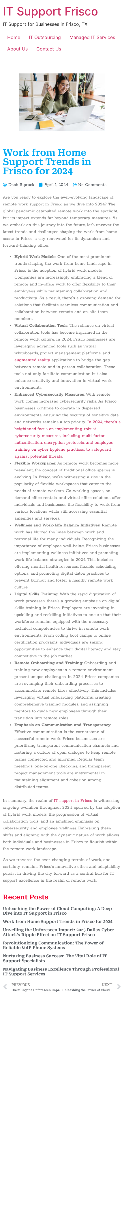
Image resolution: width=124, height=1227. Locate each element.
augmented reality (32, 360)
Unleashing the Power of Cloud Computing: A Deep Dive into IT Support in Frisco (57, 911)
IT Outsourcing (45, 37)
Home (13, 37)
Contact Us (48, 49)
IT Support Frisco (50, 11)
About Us (17, 49)
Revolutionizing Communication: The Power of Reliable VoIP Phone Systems (53, 945)
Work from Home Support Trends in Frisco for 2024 (57, 921)
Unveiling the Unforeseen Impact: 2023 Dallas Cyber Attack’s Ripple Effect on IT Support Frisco (58, 932)
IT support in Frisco (73, 800)
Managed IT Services (92, 37)
